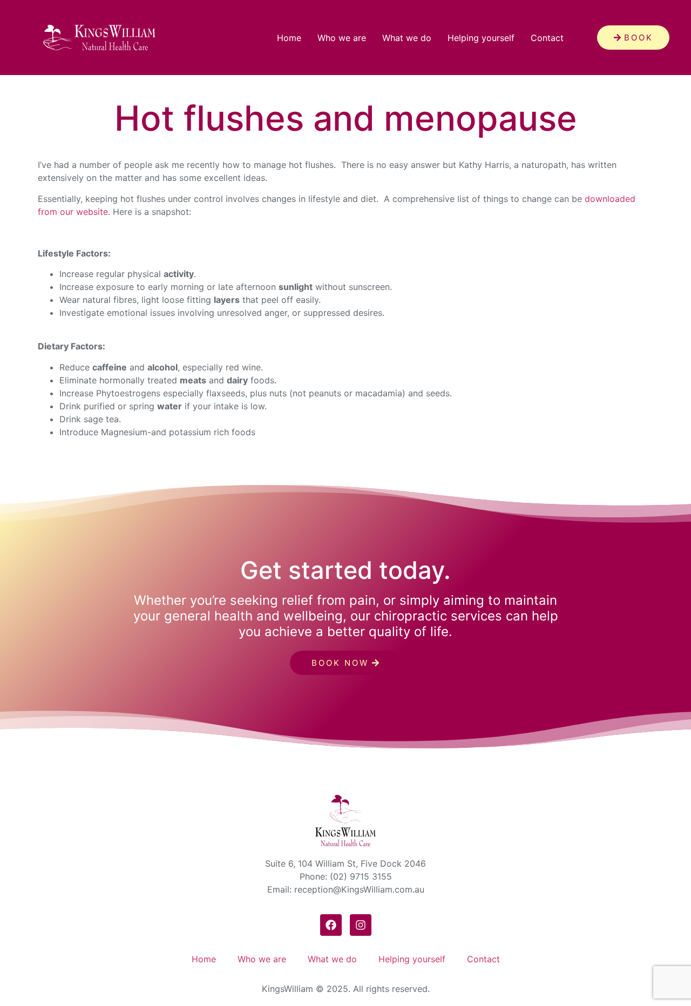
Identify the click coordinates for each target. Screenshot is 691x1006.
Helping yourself (481, 37)
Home (289, 37)
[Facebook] (331, 925)
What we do (406, 37)
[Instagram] (360, 925)
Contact (547, 37)
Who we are (341, 37)
